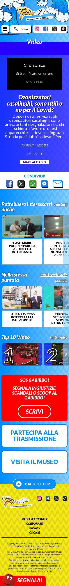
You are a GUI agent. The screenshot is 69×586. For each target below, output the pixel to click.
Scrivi (34, 411)
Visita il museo (34, 461)
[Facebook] (45, 28)
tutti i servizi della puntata (54, 277)
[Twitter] (54, 28)
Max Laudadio (34, 162)
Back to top (37, 484)
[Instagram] (37, 28)
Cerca (24, 29)
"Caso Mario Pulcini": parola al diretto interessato (22, 247)
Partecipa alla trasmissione (35, 436)
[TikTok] (63, 28)
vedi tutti (61, 204)
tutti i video (59, 337)
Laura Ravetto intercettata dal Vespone (22, 317)
